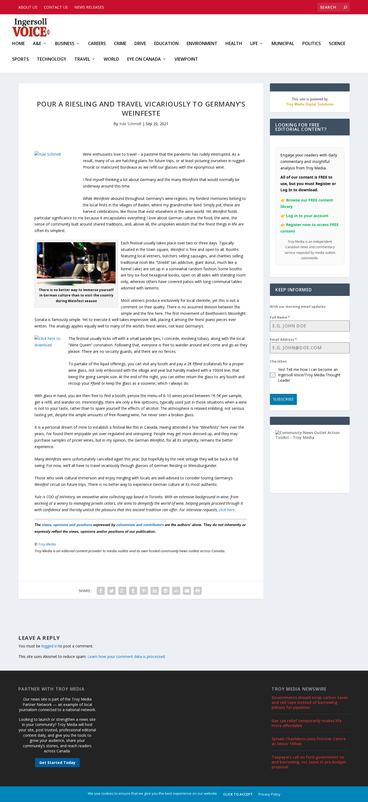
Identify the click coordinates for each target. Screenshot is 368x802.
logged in (49, 646)
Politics (311, 43)
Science (337, 43)
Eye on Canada (144, 59)
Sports (20, 59)
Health (233, 43)
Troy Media (47, 544)
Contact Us (56, 7)
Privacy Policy (269, 794)
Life (254, 43)
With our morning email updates (298, 306)
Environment (202, 43)
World (111, 59)
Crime (120, 43)
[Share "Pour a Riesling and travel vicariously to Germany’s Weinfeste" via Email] (187, 590)
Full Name (280, 317)
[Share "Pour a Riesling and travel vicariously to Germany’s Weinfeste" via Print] (197, 590)
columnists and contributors (140, 525)
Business (64, 43)
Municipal (283, 43)
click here (227, 509)
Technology (51, 59)
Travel (82, 59)
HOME (18, 43)
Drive (140, 43)
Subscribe (283, 399)
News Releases (89, 7)
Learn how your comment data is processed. (127, 656)
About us (27, 7)
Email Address (283, 339)
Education (166, 43)
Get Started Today (57, 762)
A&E (37, 43)
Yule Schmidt (130, 123)
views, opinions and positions (67, 525)
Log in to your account (307, 215)
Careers (97, 43)
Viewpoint (186, 59)
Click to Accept (238, 794)
